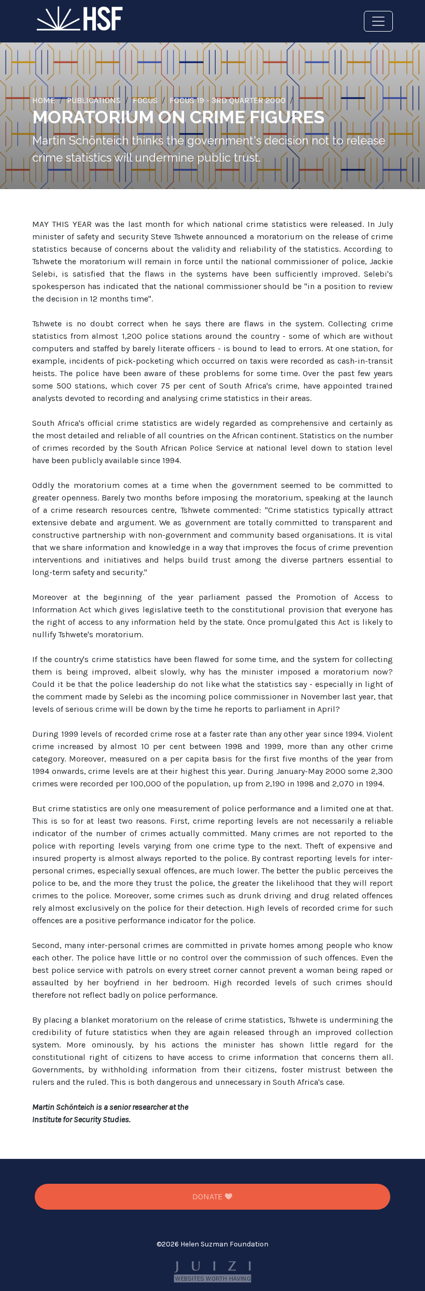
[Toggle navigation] (378, 21)
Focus (145, 100)
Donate (208, 1196)
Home (43, 100)
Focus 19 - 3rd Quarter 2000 (227, 100)
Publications (94, 100)
